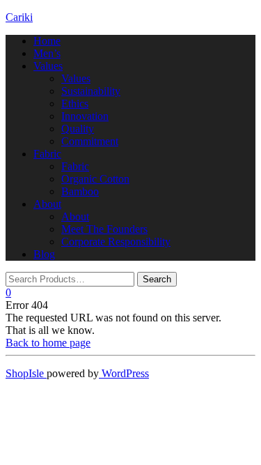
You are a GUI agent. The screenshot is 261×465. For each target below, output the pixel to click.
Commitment (89, 141)
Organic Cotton (95, 179)
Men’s (47, 53)
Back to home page (48, 343)
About (47, 204)
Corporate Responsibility (116, 241)
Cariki (19, 17)
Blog (44, 254)
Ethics (74, 103)
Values (48, 66)
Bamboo (80, 191)
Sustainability (90, 91)
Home (47, 41)
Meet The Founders (104, 229)
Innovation (85, 116)
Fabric (47, 154)
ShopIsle (26, 373)
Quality (77, 129)
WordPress (124, 373)
